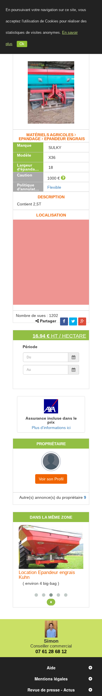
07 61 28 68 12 (51, 651)
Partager (48, 321)
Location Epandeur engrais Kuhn (47, 575)
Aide (51, 667)
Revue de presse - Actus (51, 690)
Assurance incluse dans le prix (51, 420)
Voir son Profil (51, 479)
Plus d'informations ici (51, 427)
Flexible (54, 187)
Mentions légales (51, 679)
